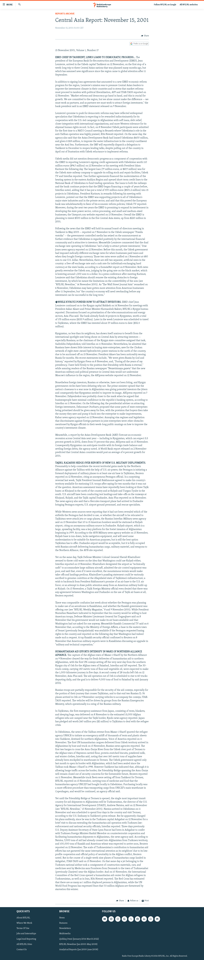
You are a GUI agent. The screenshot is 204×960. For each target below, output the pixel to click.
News (62, 918)
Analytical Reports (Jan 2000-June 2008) (78, 949)
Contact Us (22, 949)
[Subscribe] (157, 919)
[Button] (145, 36)
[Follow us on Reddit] (111, 919)
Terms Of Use (23, 928)
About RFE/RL (23, 918)
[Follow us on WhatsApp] (150, 919)
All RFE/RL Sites (24, 944)
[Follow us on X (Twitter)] (131, 919)
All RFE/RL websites (189, 5)
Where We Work (24, 923)
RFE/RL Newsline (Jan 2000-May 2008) (78, 944)
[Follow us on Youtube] (104, 919)
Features (63, 923)
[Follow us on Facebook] (137, 919)
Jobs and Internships (26, 934)
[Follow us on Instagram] (117, 919)
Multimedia (64, 934)
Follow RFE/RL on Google (165, 5)
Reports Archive (65, 14)
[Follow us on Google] (124, 919)
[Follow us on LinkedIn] (144, 919)
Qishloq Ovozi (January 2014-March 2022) (79, 939)
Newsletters (65, 928)
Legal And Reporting (26, 939)
